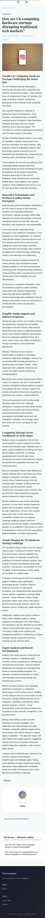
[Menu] (26, 2)
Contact (5, 904)
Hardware (12, 8)
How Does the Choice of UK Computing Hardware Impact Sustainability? (20, 846)
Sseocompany (9, 873)
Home (4, 889)
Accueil (4, 8)
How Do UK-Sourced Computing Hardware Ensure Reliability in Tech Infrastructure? (21, 853)
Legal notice (6, 900)
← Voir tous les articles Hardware (15, 819)
